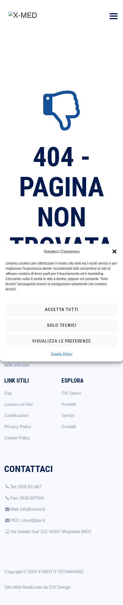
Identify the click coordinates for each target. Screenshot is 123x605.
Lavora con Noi (18, 404)
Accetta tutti (61, 309)
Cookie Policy (61, 354)
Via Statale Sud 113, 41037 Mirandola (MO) (50, 531)
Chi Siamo (71, 393)
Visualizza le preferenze (61, 341)
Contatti (68, 426)
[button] (114, 251)
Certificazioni (16, 415)
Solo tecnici (61, 325)
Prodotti (68, 404)
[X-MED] (23, 15)
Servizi (67, 415)
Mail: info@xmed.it (27, 509)
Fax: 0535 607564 (27, 498)
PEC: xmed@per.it (27, 520)
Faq (7, 393)
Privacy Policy (17, 426)
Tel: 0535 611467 (25, 486)
